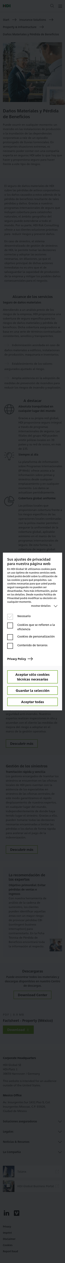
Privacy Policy (16, 659)
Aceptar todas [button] (32, 701)
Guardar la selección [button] (32, 690)
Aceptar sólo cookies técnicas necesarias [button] (32, 676)
